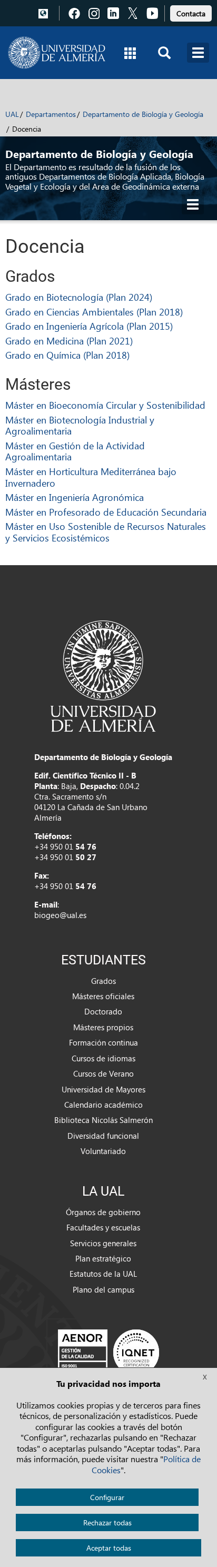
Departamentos (51, 114)
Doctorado (103, 1011)
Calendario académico (103, 1104)
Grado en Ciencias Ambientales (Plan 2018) (94, 311)
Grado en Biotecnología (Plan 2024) (78, 296)
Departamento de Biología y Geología (143, 114)
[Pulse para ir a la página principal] (56, 52)
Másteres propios (103, 1027)
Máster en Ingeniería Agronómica (74, 497)
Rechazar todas (107, 1522)
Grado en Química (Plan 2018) (67, 354)
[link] (191, 11)
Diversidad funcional (103, 1135)
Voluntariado (103, 1151)
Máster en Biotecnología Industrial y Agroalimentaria (79, 425)
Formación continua (103, 1042)
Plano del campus (103, 1289)
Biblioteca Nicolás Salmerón (103, 1120)
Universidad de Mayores (103, 1089)
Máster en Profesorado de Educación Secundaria (105, 511)
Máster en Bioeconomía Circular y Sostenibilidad (105, 404)
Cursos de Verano (103, 1073)
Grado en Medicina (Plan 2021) (69, 340)
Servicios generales (103, 1243)
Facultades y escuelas (103, 1227)
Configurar (107, 1497)
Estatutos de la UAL (103, 1273)
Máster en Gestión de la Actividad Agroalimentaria (75, 451)
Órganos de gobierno (103, 1212)
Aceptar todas (108, 1548)
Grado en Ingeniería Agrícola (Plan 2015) (89, 325)
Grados (103, 980)
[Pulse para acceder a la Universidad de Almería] (103, 675)
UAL (12, 114)
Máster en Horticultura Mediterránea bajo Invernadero (90, 477)
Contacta (190, 13)
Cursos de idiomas (103, 1058)
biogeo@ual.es (60, 915)
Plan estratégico (103, 1258)
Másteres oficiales (103, 996)
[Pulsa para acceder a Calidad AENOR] (108, 1352)
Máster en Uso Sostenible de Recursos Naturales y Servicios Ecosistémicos (105, 531)
